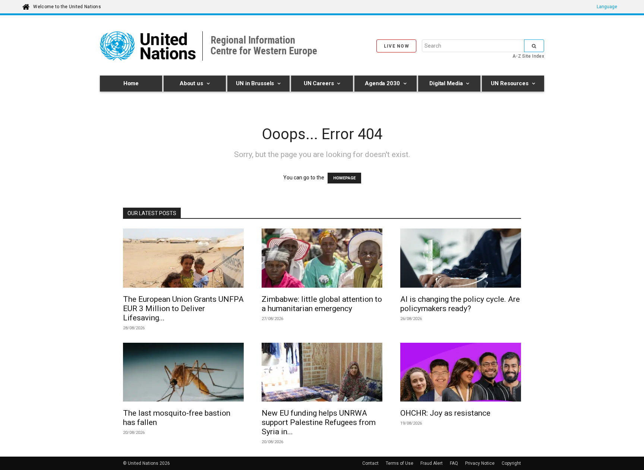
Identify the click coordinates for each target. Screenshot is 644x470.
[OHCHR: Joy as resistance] (460, 373)
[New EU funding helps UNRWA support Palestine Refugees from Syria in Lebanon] (322, 373)
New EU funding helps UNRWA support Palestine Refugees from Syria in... (319, 422)
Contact (370, 463)
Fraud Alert (431, 463)
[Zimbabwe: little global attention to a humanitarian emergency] (322, 259)
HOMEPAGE (344, 178)
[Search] (534, 45)
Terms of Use (399, 463)
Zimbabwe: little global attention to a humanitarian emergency (322, 304)
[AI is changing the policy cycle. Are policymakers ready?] (460, 259)
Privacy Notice (480, 463)
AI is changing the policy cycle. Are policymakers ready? (460, 304)
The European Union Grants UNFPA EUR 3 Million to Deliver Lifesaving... (183, 308)
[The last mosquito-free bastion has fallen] (183, 373)
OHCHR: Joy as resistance (445, 413)
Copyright (511, 463)
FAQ (454, 463)
